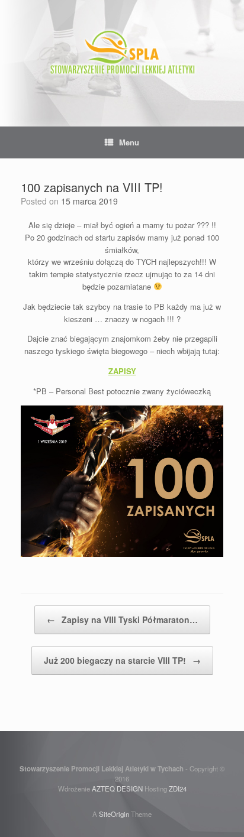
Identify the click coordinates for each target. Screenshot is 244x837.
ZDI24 (178, 788)
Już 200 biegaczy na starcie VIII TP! (122, 660)
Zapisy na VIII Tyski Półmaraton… (122, 619)
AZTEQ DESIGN (117, 788)
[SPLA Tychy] (122, 54)
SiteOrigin (114, 814)
